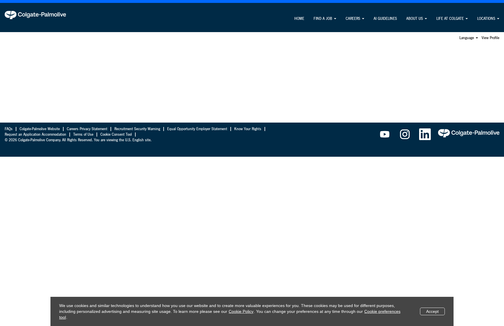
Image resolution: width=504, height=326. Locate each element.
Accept (432, 311)
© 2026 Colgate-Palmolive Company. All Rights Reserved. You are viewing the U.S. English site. (78, 140)
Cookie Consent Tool (116, 135)
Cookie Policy (241, 311)
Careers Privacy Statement (87, 129)
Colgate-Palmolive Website (40, 129)
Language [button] (467, 38)
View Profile (490, 38)
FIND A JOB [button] (323, 19)
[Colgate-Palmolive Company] (35, 15)
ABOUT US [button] (415, 19)
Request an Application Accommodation (35, 135)
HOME (299, 19)
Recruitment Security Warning (137, 129)
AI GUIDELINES (385, 19)
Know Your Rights (247, 129)
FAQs (9, 129)
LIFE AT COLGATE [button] (450, 19)
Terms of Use (83, 135)
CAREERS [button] (353, 19)
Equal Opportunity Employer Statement (197, 129)
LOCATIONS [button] (486, 19)
